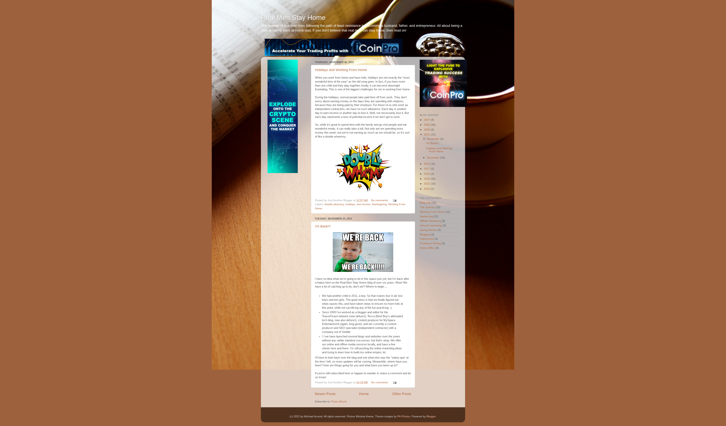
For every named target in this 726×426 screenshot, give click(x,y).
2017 (427, 168)
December (433, 157)
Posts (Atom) (339, 401)
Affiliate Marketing (430, 221)
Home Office (427, 248)
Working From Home (432, 211)
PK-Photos (403, 416)
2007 (427, 119)
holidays (350, 204)
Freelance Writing (430, 243)
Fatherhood (427, 238)
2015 (427, 134)
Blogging (425, 234)
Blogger (431, 416)
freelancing (426, 216)
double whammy (334, 204)
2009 (427, 129)
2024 (427, 188)
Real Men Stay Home (293, 17)
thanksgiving (379, 204)
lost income (363, 204)
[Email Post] (394, 200)
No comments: (380, 200)
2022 (427, 183)
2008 (427, 124)
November (433, 139)
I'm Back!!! (323, 226)
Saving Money (428, 230)
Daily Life (425, 202)
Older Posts (401, 394)
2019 (427, 173)
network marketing (431, 225)
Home (364, 394)
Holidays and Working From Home (341, 70)
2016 (427, 163)
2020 (427, 178)
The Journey (427, 207)
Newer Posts (325, 394)
